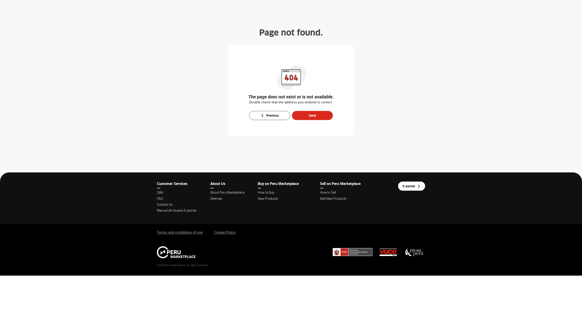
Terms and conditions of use (180, 232)
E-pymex (409, 186)
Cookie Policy (225, 232)
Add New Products (333, 198)
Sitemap (216, 198)
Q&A (160, 192)
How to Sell (328, 192)
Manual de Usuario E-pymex (176, 210)
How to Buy (266, 192)
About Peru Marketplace (227, 192)
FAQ (160, 198)
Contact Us (165, 204)
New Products (268, 198)
